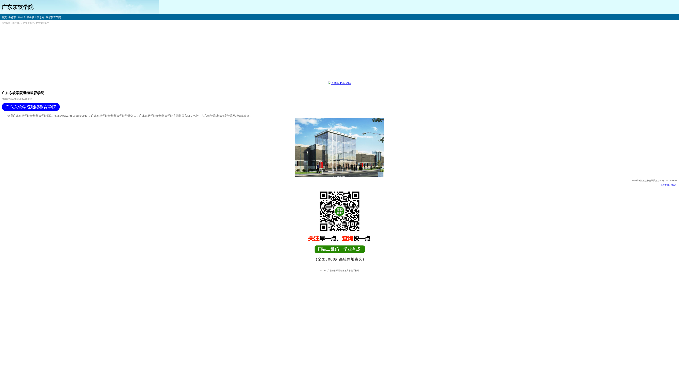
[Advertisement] (339, 51)
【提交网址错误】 (668, 185)
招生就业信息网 (35, 17)
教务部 (12, 17)
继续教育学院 (53, 17)
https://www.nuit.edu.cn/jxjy (17, 98)
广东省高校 (28, 23)
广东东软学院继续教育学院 (30, 107)
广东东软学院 (42, 23)
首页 (4, 17)
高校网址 (16, 23)
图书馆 (21, 17)
